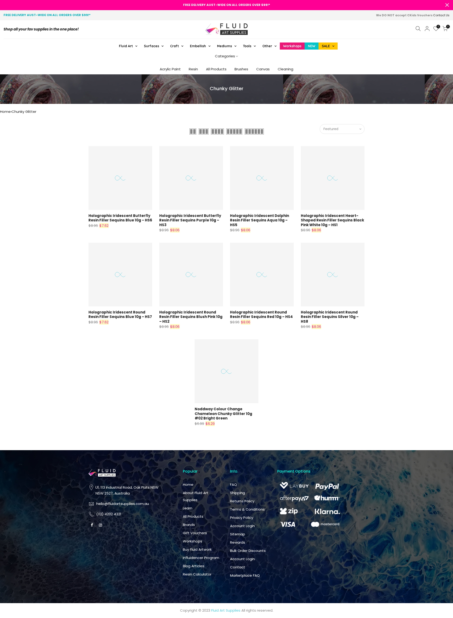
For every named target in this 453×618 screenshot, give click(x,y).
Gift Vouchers (195, 532)
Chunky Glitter (24, 111)
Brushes (241, 69)
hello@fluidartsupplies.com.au (122, 503)
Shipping (237, 492)
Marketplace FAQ (245, 575)
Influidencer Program (201, 557)
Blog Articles (193, 565)
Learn (187, 508)
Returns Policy (242, 501)
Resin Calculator (197, 574)
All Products (216, 69)
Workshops (192, 541)
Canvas (263, 69)
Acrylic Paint (170, 69)
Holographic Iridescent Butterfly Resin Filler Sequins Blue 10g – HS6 (120, 218)
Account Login (242, 525)
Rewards (237, 542)
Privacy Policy (241, 517)
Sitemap (237, 534)
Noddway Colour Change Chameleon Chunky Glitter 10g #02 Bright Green (223, 413)
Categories (225, 56)
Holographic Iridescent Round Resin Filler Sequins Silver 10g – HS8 (330, 317)
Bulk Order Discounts (248, 550)
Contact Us (441, 15)
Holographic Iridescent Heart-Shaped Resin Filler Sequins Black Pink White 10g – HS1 (332, 220)
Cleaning (285, 69)
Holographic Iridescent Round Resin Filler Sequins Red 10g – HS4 (261, 314)
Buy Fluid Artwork (197, 549)
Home (5, 111)
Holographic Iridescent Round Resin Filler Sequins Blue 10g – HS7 (120, 314)
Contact (237, 567)
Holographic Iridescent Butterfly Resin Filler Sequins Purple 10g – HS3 (190, 220)
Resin (193, 69)
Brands (189, 524)
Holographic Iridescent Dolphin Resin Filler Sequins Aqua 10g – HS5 (259, 220)
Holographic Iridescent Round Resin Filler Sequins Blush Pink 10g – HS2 (190, 317)
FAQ (233, 484)
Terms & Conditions (247, 509)
